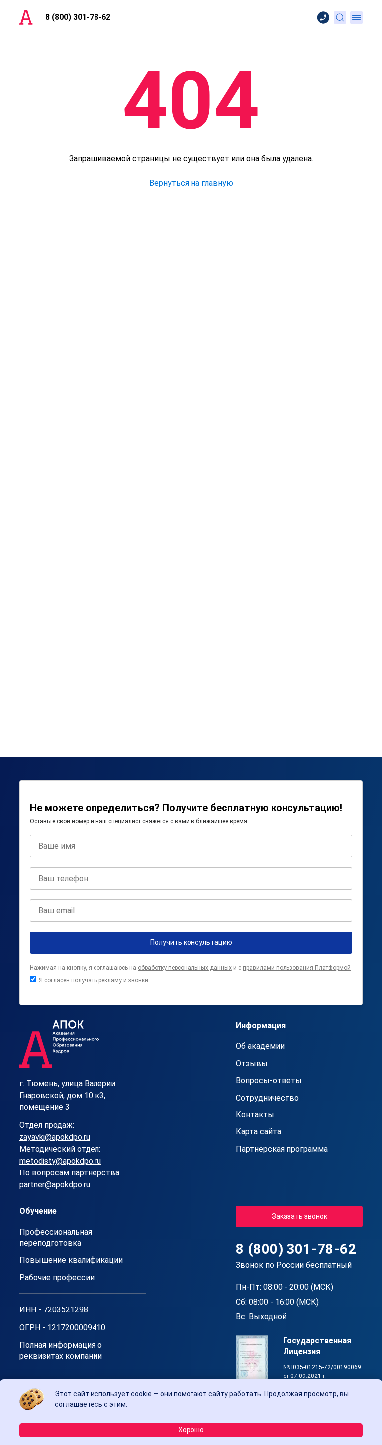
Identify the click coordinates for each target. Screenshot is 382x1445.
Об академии (260, 1046)
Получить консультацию (191, 942)
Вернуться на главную (191, 183)
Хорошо (191, 1430)
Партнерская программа (282, 1149)
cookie (141, 1394)
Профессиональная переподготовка (55, 1237)
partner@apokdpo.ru (54, 1184)
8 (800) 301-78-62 (77, 17)
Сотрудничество (267, 1097)
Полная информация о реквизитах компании (60, 1350)
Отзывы (252, 1063)
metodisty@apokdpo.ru (60, 1161)
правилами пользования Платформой (297, 967)
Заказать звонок (299, 1216)
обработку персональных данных (185, 967)
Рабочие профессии (57, 1277)
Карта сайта (258, 1131)
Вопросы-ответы (269, 1080)
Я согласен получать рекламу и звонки (93, 980)
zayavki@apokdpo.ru (54, 1137)
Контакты (255, 1114)
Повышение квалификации (71, 1260)
